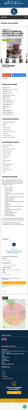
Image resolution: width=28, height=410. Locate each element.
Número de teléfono (6, 267)
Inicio (2, 21)
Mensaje (4, 272)
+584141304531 (20, 3)
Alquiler (4, 374)
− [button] (4, 304)
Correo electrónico (6, 263)
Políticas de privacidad (7, 378)
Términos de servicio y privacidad (8, 400)
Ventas (4, 372)
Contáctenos (5, 376)
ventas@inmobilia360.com (14, 252)
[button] (26, 40)
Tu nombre (4, 258)
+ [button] (4, 301)
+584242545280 (9, 3)
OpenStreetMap (22, 327)
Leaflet (14, 327)
